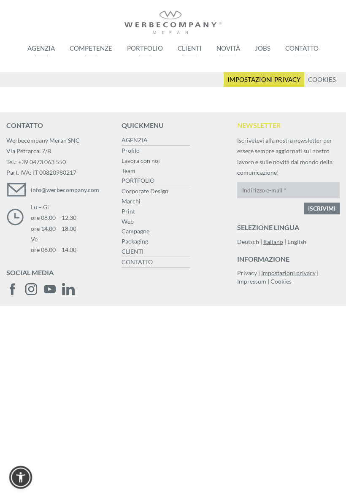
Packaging (135, 241)
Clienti (190, 48)
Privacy (247, 272)
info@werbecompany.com (65, 189)
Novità (228, 48)
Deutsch (248, 241)
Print (128, 211)
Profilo (131, 150)
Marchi (131, 201)
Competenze (91, 48)
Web (128, 221)
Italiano (273, 241)
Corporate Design (145, 191)
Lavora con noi (141, 160)
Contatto (302, 48)
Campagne (135, 231)
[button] (20, 477)
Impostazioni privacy (288, 272)
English (296, 241)
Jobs (262, 48)
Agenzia (41, 48)
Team (128, 170)
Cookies (281, 281)
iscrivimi (321, 208)
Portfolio (145, 48)
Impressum (251, 281)
